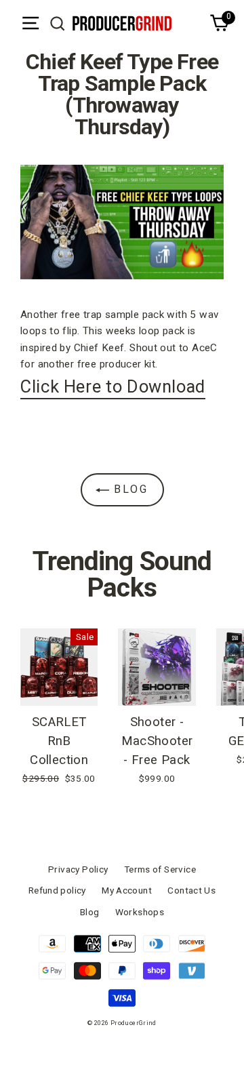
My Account (127, 890)
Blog (129, 489)
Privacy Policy (78, 869)
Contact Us (191, 890)
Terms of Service (160, 869)
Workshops (139, 911)
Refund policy (57, 890)
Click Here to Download (112, 386)
